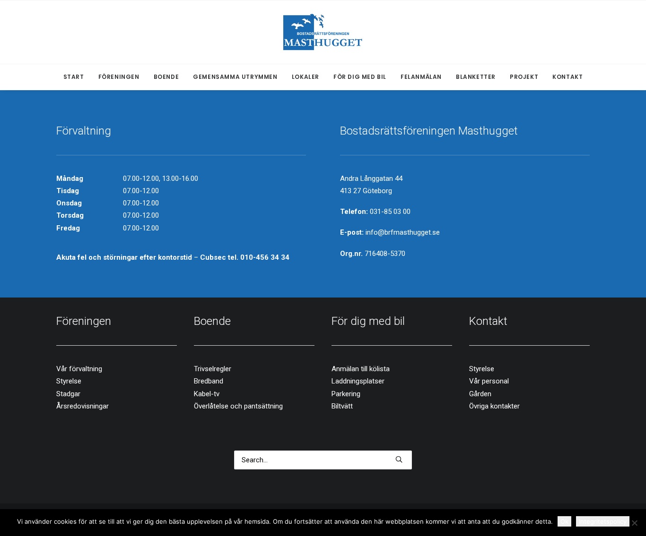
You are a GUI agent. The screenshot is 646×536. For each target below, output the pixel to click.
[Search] (323, 460)
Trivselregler (212, 369)
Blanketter (476, 77)
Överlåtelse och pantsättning (238, 406)
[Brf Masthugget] (323, 32)
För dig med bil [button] (359, 77)
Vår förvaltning (79, 369)
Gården (480, 394)
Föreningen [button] (119, 77)
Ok (564, 521)
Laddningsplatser (358, 381)
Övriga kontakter (494, 406)
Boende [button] (166, 77)
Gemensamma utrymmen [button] (235, 77)
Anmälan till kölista (361, 369)
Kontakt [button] (567, 77)
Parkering (346, 394)
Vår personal (489, 381)
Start (73, 77)
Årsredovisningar (82, 406)
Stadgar (68, 394)
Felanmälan (421, 77)
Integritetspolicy (603, 521)
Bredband (208, 381)
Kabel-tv (206, 394)
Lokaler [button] (305, 77)
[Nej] (634, 522)
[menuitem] (76, 77)
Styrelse (68, 381)
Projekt (524, 77)
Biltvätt (342, 406)
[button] (399, 459)
